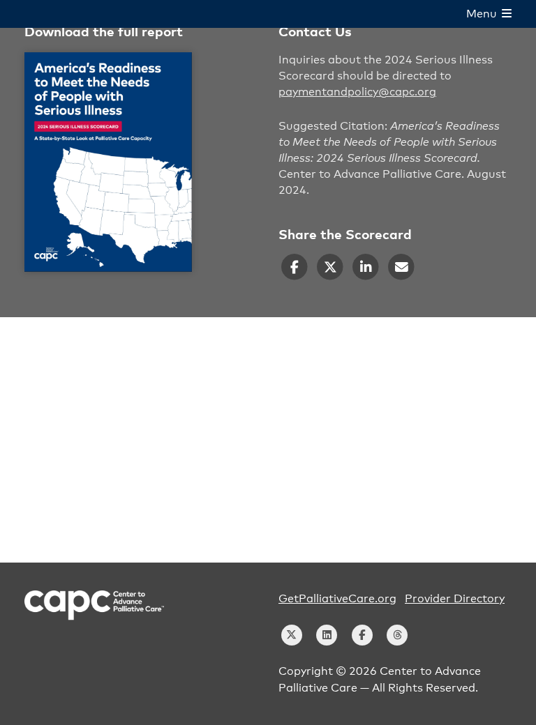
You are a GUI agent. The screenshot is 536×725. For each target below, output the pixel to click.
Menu (484, 14)
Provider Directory (455, 598)
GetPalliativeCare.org (337, 598)
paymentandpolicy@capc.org (357, 92)
